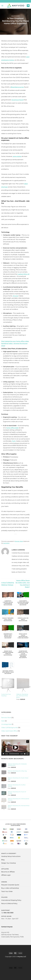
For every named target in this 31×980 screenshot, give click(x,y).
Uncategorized (6, 724)
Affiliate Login (6, 875)
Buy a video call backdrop (10, 888)
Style (3, 721)
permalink (6, 543)
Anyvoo (15, 296)
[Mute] (25, 754)
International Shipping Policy (11, 900)
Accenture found (18, 100)
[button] (15, 747)
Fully (13, 441)
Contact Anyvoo (6, 927)
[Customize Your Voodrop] (8, 685)
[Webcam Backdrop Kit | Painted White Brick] (23, 685)
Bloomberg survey (17, 87)
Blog (2, 860)
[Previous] (1, 690)
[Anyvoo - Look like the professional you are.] (15, 5)
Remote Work (15, 16)
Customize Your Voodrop (6, 695)
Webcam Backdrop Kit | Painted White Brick (22, 696)
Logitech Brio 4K (23, 274)
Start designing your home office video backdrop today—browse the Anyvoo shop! (15, 343)
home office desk (12, 428)
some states (17, 156)
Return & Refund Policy (9, 903)
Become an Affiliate (8, 872)
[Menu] (2, 5)
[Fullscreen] (27, 754)
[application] (15, 747)
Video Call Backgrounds (9, 727)
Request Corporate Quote (10, 885)
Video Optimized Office (9, 731)
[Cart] (28, 5)
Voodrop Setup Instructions (10, 856)
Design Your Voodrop (8, 863)
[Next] (30, 690)
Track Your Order (7, 891)
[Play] (3, 754)
